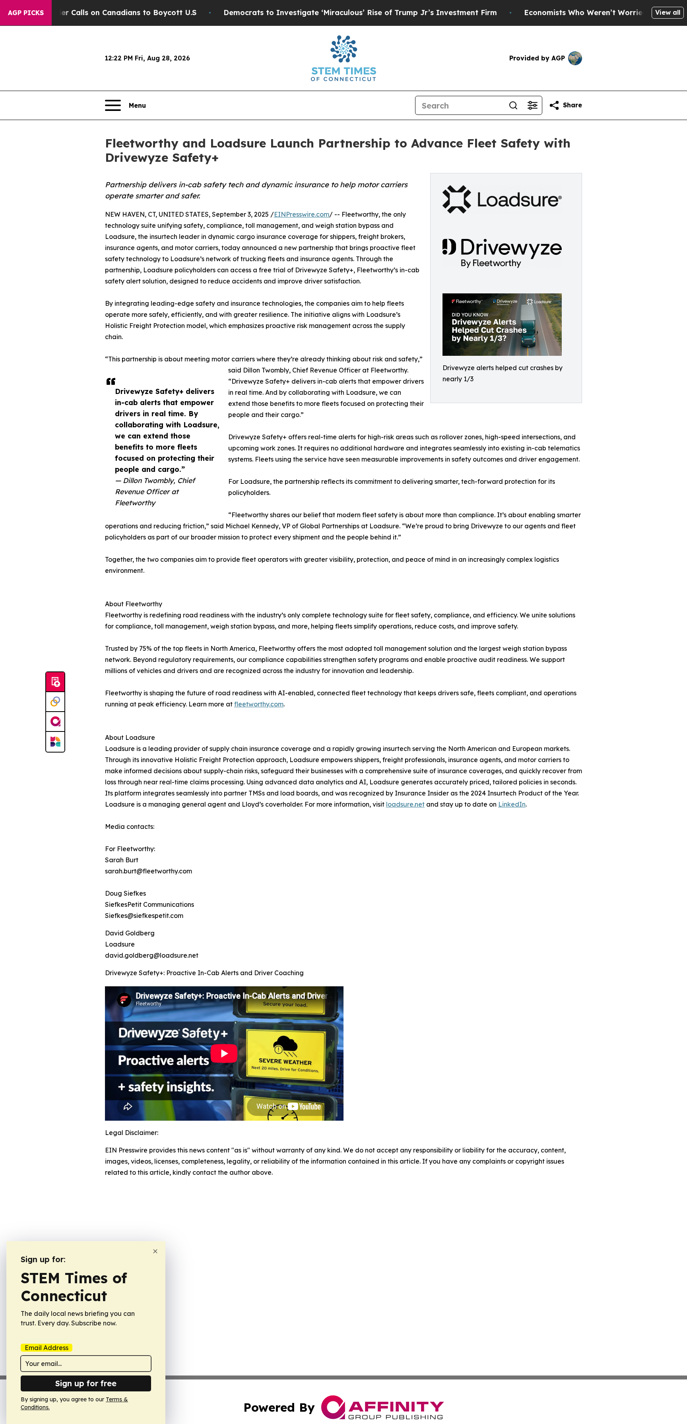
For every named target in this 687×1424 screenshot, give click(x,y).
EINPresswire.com (301, 214)
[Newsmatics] (55, 742)
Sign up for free (85, 1383)
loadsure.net (405, 804)
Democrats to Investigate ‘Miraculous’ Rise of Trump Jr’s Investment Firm (360, 12)
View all (667, 12)
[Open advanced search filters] (532, 105)
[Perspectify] (55, 702)
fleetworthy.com (258, 704)
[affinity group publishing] (55, 722)
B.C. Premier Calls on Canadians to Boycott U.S (110, 12)
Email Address (46, 1348)
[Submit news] (55, 682)
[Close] (155, 1251)
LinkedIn (512, 804)
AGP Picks (26, 13)
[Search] (513, 105)
